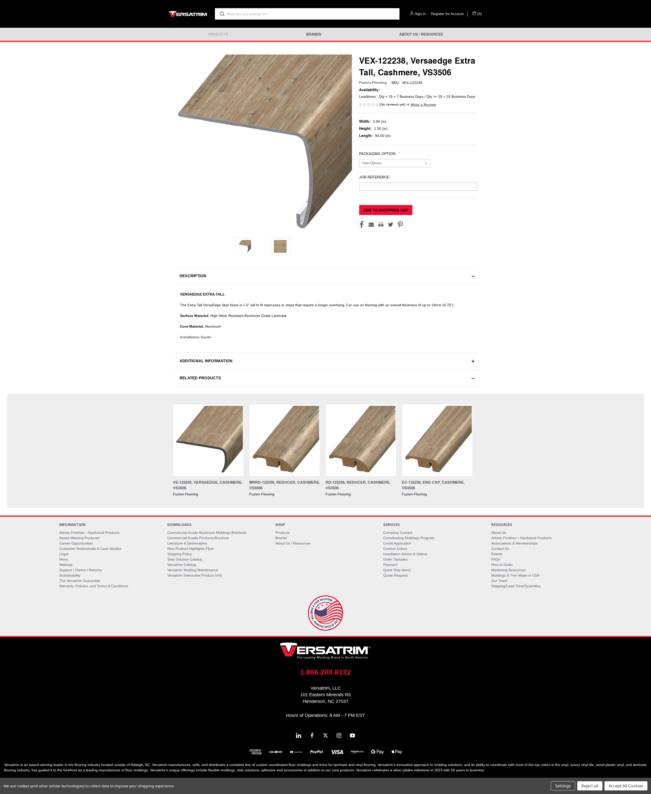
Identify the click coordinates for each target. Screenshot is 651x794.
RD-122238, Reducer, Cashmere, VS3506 (358, 485)
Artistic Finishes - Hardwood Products (89, 533)
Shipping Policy (179, 554)
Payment (390, 565)
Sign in (420, 14)
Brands (313, 34)
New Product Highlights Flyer (190, 549)
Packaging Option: (378, 153)
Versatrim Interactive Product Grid (194, 575)
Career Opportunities (76, 543)
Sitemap (65, 565)
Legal (63, 554)
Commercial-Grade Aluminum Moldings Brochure (206, 533)
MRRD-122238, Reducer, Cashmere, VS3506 (284, 485)
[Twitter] (390, 224)
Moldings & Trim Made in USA (515, 575)
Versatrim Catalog (181, 565)
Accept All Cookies (626, 786)
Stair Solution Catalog (184, 559)
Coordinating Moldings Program (408, 538)
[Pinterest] (400, 224)
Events (496, 554)
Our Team (499, 581)
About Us (498, 533)
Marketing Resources (508, 570)
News (63, 559)
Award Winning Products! (79, 538)
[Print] (380, 224)
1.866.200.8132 (325, 672)
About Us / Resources (421, 34)
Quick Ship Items (396, 570)
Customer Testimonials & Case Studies (90, 549)
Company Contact (397, 533)
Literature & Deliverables (187, 543)
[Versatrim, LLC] (188, 14)
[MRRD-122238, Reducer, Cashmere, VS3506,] (284, 440)
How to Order (502, 565)
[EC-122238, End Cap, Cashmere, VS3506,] (437, 440)
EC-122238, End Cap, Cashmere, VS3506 (433, 485)
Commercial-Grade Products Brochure (198, 538)
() (479, 14)
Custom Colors (395, 549)
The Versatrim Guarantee (79, 581)
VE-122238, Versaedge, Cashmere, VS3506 (208, 485)
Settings (563, 786)
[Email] (371, 224)
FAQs (495, 559)
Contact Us (500, 549)
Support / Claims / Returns (80, 570)
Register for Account (447, 14)
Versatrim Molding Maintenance (192, 570)
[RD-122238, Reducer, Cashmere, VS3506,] (361, 440)
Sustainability (69, 575)
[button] (421, 105)
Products (218, 34)
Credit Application (397, 543)
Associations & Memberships (514, 543)
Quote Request (395, 575)
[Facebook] (361, 224)
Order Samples (395, 559)
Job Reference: (375, 177)
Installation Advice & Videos (405, 554)
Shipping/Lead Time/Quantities (516, 586)
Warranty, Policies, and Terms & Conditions (93, 586)
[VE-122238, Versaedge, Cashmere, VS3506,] (208, 440)
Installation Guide (195, 337)
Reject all (589, 786)
